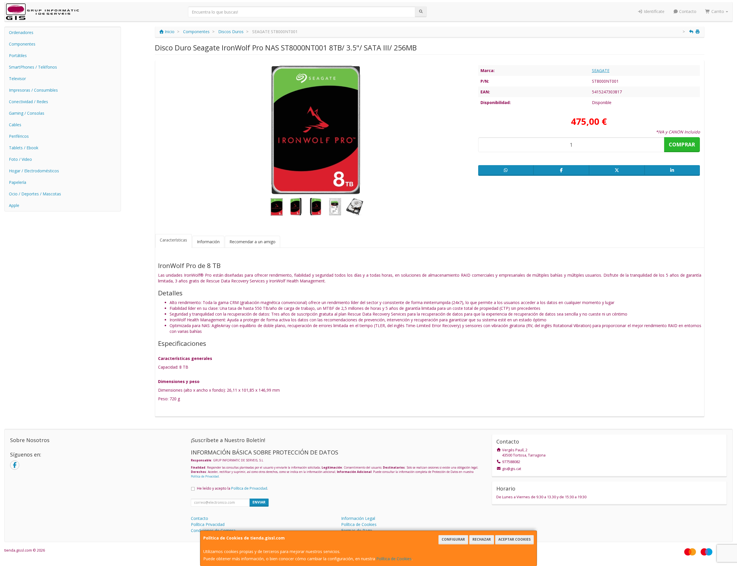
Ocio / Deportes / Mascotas (35, 194)
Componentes (22, 44)
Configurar (453, 539)
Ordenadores (21, 32)
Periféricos (19, 136)
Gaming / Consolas (26, 113)
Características (173, 240)
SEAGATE (600, 70)
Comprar (682, 144)
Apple (14, 205)
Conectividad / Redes (28, 101)
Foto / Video (20, 159)
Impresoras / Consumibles (33, 90)
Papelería (17, 182)
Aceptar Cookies (514, 539)
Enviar (258, 502)
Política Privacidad (208, 524)
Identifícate (653, 11)
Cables (15, 124)
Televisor (17, 78)
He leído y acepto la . (232, 488)
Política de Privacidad (205, 476)
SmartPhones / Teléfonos (33, 67)
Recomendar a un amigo (252, 241)
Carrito (717, 11)
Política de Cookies (394, 558)
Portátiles (18, 55)
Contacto (687, 11)
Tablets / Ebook (23, 147)
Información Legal (358, 518)
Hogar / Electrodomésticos (34, 170)
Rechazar (481, 539)
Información (208, 241)
